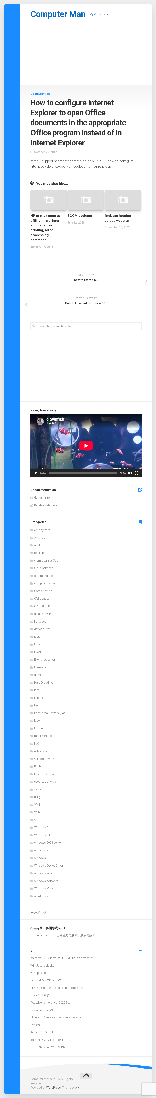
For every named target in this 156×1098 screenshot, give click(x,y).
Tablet (38, 789)
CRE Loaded (42, 598)
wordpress (41, 896)
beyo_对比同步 (39, 995)
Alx (77, 1087)
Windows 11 (42, 835)
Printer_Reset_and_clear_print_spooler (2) (56, 987)
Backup (39, 552)
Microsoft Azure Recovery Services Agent (56, 1017)
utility (37, 797)
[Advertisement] (86, 54)
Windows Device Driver (48, 865)
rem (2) (35, 1025)
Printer (38, 766)
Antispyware (42, 530)
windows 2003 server (48, 842)
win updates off (40, 973)
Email (37, 644)
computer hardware (47, 583)
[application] (86, 445)
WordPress (53, 1087)
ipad (37, 690)
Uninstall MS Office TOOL (46, 980)
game (37, 674)
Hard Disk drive (43, 682)
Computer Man (58, 14)
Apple (37, 545)
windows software (46, 881)
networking (41, 751)
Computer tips (40, 93)
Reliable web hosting (47, 505)
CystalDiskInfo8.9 (41, 1010)
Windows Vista (43, 888)
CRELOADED (42, 606)
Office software (44, 758)
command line (43, 575)
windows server (44, 873)
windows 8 (41, 858)
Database (40, 621)
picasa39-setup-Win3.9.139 (47, 1047)
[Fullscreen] (136, 473)
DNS (37, 636)
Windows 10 (42, 827)
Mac (37, 720)
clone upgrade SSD (46, 560)
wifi (36, 820)
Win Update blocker (42, 965)
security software (45, 781)
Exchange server (44, 659)
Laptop (38, 697)
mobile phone (43, 735)
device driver (42, 629)
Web (37, 812)
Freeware (40, 667)
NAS (37, 743)
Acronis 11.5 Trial (41, 1032)
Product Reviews (45, 774)
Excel (37, 652)
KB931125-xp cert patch (78, 958)
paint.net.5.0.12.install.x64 (46, 958)
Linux (37, 705)
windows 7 (41, 850)
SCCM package (79, 216)
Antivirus (39, 537)
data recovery (43, 613)
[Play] (36, 473)
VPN (37, 804)
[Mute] (130, 473)
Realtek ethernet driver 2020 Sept (51, 1002)
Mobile (38, 728)
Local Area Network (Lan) (50, 713)
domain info (42, 497)
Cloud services (43, 568)
